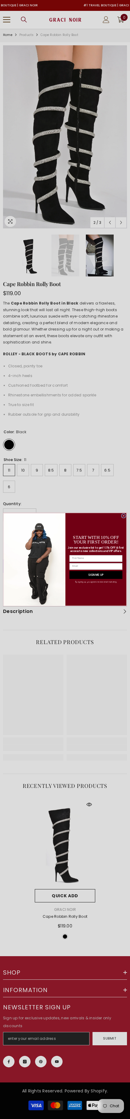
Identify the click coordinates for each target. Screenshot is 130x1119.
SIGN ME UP (95, 575)
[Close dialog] (123, 516)
